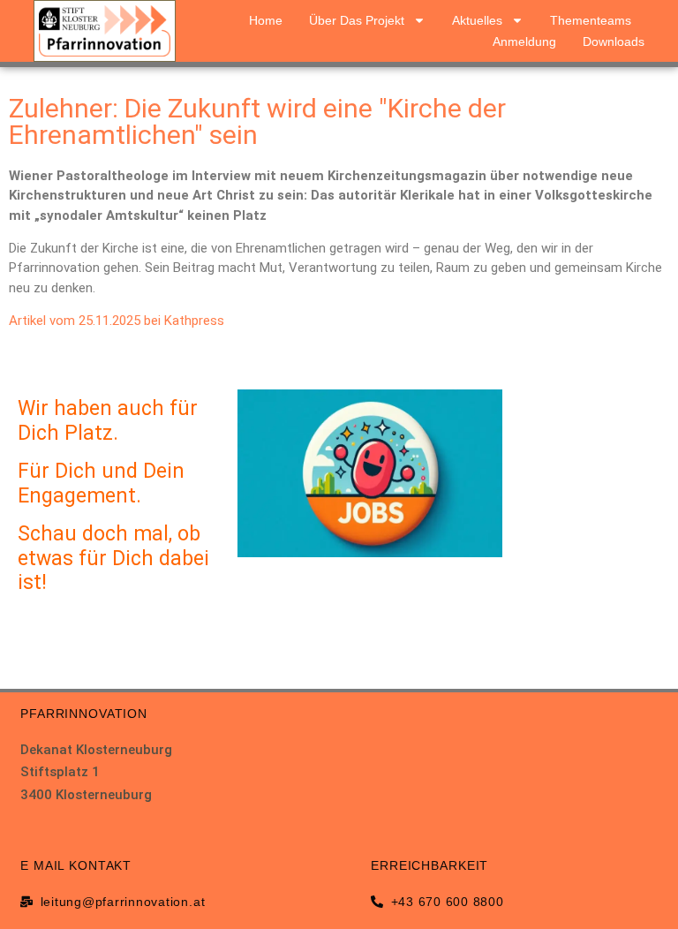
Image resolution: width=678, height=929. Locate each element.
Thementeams (590, 20)
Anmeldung (524, 41)
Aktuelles (477, 20)
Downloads (613, 41)
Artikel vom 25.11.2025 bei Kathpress (116, 321)
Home (265, 20)
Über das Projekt (356, 20)
